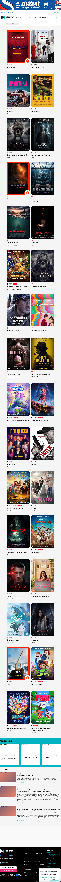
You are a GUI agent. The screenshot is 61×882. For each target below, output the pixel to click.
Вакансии (38, 878)
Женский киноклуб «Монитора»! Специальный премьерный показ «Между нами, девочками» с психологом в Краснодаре (36, 790)
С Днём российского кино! (25, 775)
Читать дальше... (21, 782)
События (26, 873)
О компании (38, 869)
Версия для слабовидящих (8, 867)
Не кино (26, 875)
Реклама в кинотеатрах (41, 858)
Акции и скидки (27, 861)
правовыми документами (4, 863)
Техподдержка (39, 853)
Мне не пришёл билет (55, 12)
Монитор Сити (50, 866)
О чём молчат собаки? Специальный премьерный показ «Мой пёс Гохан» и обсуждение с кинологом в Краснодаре (38, 810)
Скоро (25, 858)
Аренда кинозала (39, 856)
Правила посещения (40, 864)
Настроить (44, 879)
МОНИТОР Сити (27, 869)
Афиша (25, 853)
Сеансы (25, 856)
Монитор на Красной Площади (52, 859)
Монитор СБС (50, 852)
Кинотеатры (26, 864)
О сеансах (38, 861)
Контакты (38, 875)
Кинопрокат (38, 872)
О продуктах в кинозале (41, 867)
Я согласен (54, 879)
